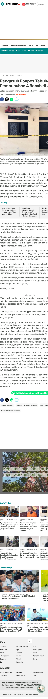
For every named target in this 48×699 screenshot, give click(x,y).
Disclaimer (3, 675)
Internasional (4, 656)
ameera (4, 45)
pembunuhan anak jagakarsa (10, 410)
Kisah (18, 51)
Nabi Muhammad (7, 51)
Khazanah (3, 650)
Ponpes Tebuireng (7, 405)
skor (31, 45)
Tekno (18, 656)
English (35, 659)
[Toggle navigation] (2, 4)
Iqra (17, 650)
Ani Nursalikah (21, 95)
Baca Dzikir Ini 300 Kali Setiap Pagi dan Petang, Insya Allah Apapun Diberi (9, 211)
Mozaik (31, 51)
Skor (34, 646)
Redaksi (19, 672)
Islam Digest (10, 75)
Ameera (3, 646)
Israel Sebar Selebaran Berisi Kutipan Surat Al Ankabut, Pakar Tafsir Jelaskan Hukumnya (29, 212)
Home (2, 75)
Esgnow (3, 659)
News (2, 653)
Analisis (19, 653)
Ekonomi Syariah (18, 45)
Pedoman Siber (38, 672)
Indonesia (19, 75)
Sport (35, 653)
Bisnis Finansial (38, 656)
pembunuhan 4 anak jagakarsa (27, 405)
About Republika (6, 672)
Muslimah (39, 51)
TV (1, 662)
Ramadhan (20, 662)
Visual (18, 659)
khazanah (40, 45)
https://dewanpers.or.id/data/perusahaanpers (18, 687)
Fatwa (24, 51)
